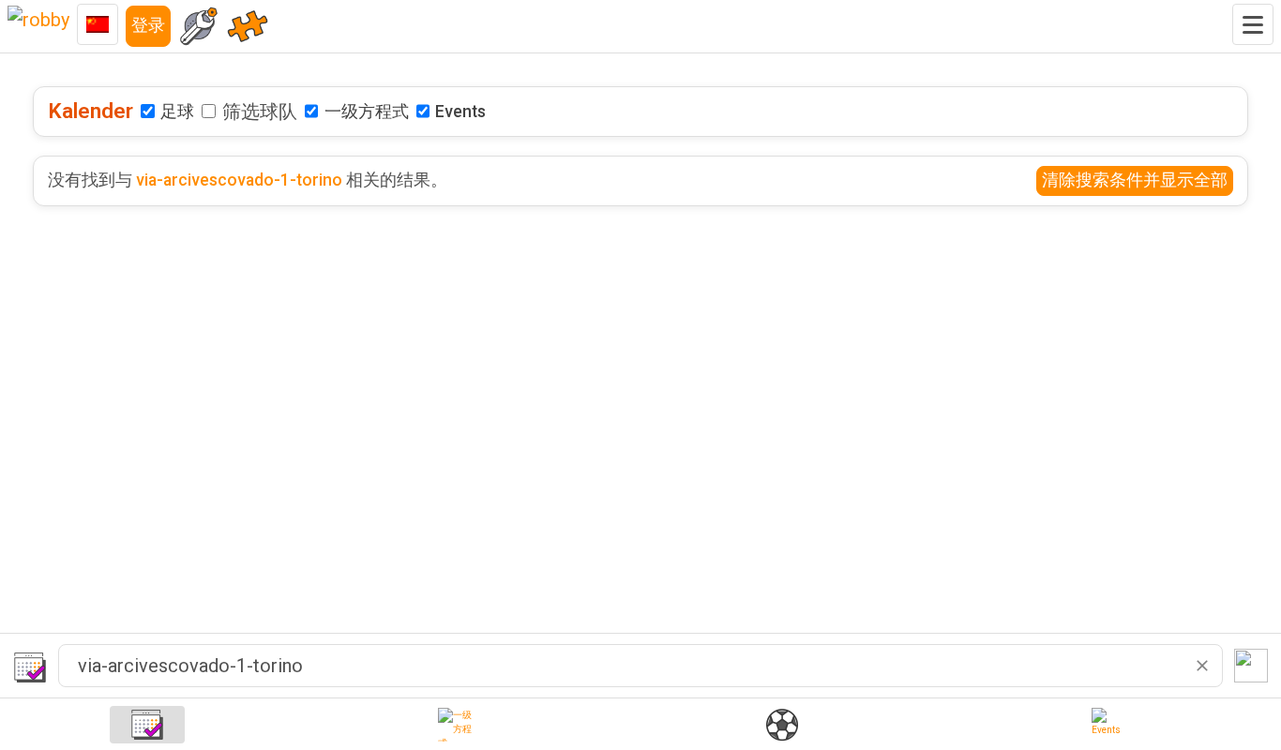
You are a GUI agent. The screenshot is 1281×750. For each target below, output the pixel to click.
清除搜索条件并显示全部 (1135, 180)
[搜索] (1251, 665)
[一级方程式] (455, 724)
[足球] (782, 724)
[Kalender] (147, 724)
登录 (148, 25)
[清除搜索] (1202, 665)
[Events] (1108, 724)
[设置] (198, 26)
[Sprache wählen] (97, 24)
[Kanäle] (247, 26)
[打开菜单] (1252, 24)
